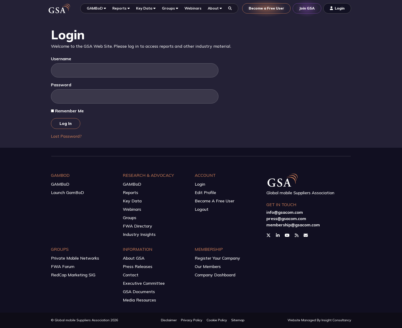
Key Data (132, 201)
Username (61, 58)
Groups (129, 217)
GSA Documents (139, 291)
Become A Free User (214, 201)
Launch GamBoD (67, 192)
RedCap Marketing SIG (73, 275)
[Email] (306, 235)
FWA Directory (137, 226)
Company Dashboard (215, 275)
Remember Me (69, 111)
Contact (130, 275)
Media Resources (139, 300)
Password (61, 84)
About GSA (133, 258)
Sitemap (238, 320)
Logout (201, 209)
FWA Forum (62, 266)
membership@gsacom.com (293, 225)
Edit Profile (205, 192)
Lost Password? (66, 136)
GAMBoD (60, 184)
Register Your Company (217, 258)
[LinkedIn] (278, 235)
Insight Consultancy (336, 320)
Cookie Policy (217, 320)
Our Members (208, 266)
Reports (130, 192)
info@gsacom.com (284, 212)
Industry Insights (139, 234)
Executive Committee (144, 283)
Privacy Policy (191, 320)
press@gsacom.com (286, 218)
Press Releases (137, 266)
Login (200, 184)
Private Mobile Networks (75, 258)
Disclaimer (169, 320)
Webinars (132, 209)
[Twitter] (269, 235)
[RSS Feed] (297, 235)
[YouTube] (288, 235)
